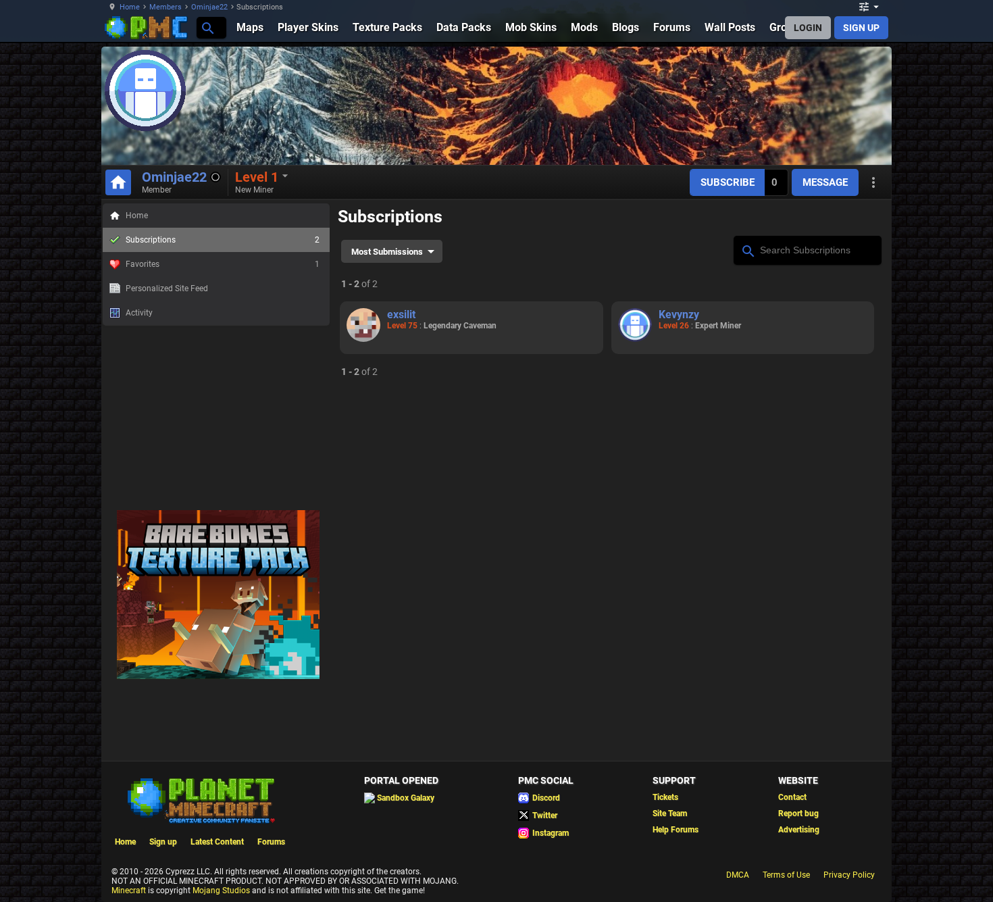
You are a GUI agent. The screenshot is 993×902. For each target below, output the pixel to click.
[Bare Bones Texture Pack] (218, 676)
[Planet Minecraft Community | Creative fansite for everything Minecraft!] (200, 799)
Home (130, 7)
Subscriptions (223, 240)
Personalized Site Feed (167, 288)
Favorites (223, 264)
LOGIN (808, 27)
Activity (139, 313)
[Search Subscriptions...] (747, 249)
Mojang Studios (221, 890)
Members (165, 7)
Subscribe (728, 182)
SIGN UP (861, 27)
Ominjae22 (209, 7)
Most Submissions (387, 252)
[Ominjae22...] (207, 27)
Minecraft (128, 890)
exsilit (401, 314)
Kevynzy (679, 314)
